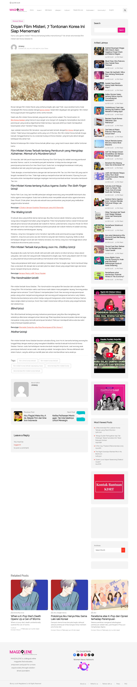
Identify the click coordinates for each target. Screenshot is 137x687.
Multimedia (89, 10)
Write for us (94, 684)
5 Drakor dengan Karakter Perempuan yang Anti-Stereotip (41, 208)
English (111, 10)
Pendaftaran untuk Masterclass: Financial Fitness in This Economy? (114, 274)
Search (97, 23)
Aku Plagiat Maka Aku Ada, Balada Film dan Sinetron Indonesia (35, 418)
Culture (66, 10)
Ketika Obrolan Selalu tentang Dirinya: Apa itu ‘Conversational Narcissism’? (113, 97)
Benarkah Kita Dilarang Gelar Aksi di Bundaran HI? (115, 164)
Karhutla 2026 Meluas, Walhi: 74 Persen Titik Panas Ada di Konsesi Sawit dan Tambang (113, 189)
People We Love (78, 10)
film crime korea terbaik (27, 361)
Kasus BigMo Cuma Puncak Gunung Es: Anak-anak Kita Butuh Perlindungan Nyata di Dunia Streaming (114, 261)
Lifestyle (57, 10)
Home (31, 10)
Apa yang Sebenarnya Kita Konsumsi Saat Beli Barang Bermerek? (115, 237)
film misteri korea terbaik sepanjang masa (28, 366)
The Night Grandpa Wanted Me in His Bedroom (108, 453)
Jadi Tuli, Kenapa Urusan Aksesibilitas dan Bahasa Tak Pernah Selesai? (114, 154)
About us (83, 684)
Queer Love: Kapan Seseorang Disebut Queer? (109, 461)
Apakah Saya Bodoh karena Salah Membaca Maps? (113, 85)
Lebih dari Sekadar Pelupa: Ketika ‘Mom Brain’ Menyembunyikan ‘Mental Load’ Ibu (115, 176)
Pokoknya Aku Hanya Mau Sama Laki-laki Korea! (69, 617)
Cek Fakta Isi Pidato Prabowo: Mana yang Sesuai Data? (113, 132)
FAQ (125, 684)
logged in (17, 445)
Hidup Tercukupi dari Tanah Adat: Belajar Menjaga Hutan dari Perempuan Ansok (115, 215)
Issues (39, 10)
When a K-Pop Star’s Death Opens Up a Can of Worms (26, 617)
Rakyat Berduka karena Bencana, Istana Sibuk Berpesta (113, 143)
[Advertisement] (109, 522)
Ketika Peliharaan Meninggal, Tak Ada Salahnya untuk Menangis (63, 418)
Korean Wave (18, 21)
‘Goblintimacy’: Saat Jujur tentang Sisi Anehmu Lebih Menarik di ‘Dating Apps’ (115, 109)
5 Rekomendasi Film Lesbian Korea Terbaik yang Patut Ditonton (107, 429)
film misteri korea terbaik (49, 361)
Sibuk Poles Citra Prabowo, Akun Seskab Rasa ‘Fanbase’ (115, 63)
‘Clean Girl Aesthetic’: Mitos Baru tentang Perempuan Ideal (115, 74)
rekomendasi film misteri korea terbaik (26, 371)
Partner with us (107, 684)
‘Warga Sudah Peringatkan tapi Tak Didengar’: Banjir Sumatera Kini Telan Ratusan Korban (108, 438)
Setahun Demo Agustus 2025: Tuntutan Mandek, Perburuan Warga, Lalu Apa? (114, 202)
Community (101, 10)
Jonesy (21, 46)
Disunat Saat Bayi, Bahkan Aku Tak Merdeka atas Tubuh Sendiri (114, 248)
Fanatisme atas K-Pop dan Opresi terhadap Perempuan (109, 617)
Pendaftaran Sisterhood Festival (114, 226)
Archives (97, 546)
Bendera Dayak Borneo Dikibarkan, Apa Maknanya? (113, 121)
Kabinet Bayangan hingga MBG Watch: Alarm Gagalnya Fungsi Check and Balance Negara (114, 51)
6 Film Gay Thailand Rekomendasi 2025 (109, 446)
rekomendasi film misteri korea (58, 366)
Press (118, 684)
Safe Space (48, 10)
